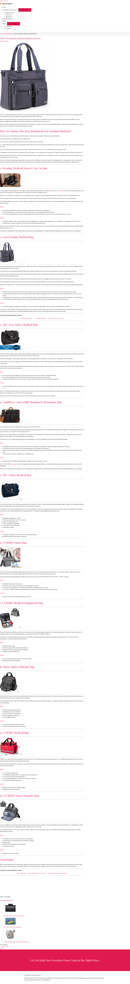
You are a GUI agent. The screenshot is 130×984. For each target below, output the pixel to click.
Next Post (3, 948)
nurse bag (62, 190)
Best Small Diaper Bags (26, 318)
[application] (17, 10)
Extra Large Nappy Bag (40, 318)
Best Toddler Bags (21, 873)
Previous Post (4, 946)
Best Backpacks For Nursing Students (57, 873)
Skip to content (4, 1)
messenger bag (15, 464)
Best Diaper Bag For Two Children (37, 873)
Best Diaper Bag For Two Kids (56, 318)
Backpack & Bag (4, 41)
